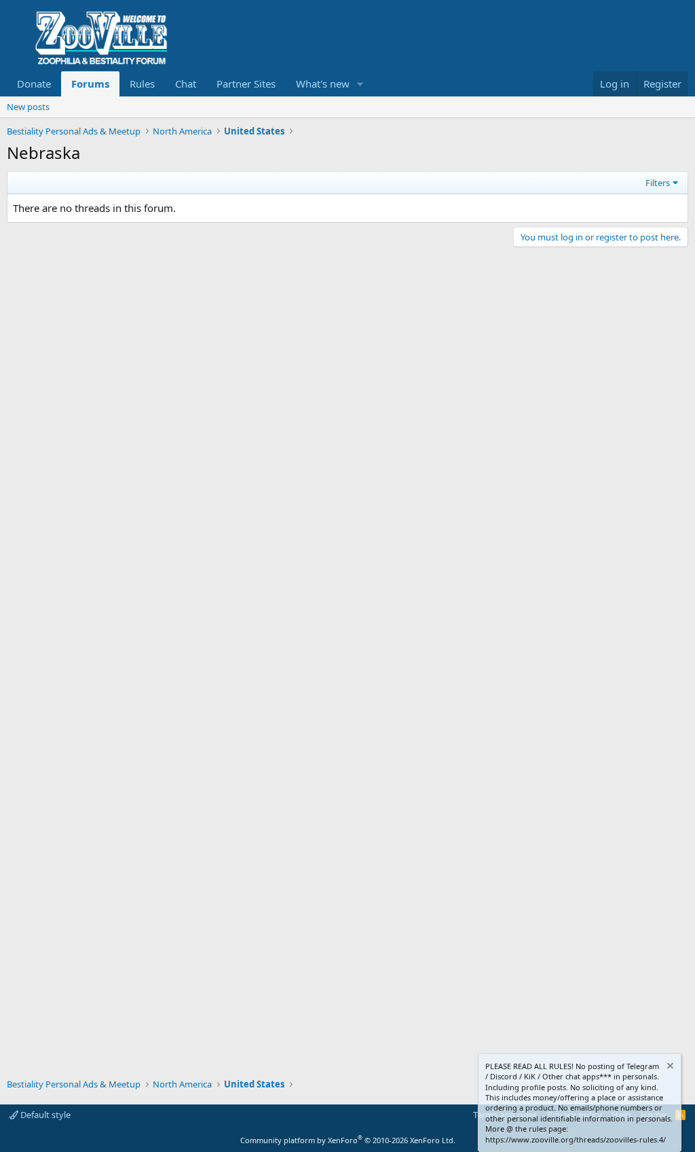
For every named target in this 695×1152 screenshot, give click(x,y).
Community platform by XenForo (347, 1140)
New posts (28, 107)
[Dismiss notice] (669, 1067)
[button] (360, 83)
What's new (323, 83)
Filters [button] (657, 183)
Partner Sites (246, 83)
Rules (142, 83)
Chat (185, 83)
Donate (34, 83)
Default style (44, 1115)
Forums (90, 83)
